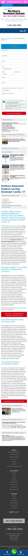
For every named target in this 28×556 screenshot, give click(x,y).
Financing (14, 487)
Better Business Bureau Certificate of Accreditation (17, 176)
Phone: (4, 77)
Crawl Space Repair (14, 457)
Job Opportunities (14, 489)
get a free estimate (14, 520)
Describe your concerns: (8, 93)
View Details (4, 144)
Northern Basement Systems (8, 226)
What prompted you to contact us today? (12, 88)
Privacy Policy (23, 546)
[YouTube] (12, 512)
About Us (14, 472)
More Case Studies (6, 415)
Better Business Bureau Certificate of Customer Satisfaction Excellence (17, 165)
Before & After (14, 505)
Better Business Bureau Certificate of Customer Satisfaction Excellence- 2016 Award (17, 155)
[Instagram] (14, 512)
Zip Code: (17, 72)
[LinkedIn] (16, 512)
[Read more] (12, 160)
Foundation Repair (14, 454)
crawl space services (8, 380)
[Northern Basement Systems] (14, 551)
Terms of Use (14, 108)
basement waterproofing (19, 308)
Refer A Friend (14, 484)
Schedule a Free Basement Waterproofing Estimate (14, 314)
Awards (14, 477)
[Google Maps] (10, 512)
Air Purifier (14, 464)
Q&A (14, 475)
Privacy (19, 108)
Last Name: (5, 55)
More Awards (5, 181)
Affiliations (14, 480)
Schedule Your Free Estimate (14, 401)
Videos (14, 498)
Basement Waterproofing (14, 452)
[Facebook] (18, 512)
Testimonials (14, 500)
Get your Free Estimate (14, 113)
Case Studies (14, 507)
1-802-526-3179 (14, 540)
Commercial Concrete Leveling (14, 466)
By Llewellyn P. (6, 200)
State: (4, 72)
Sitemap (18, 548)
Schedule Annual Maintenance (7, 5)
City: (3, 66)
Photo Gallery (14, 503)
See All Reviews (6, 207)
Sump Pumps (14, 459)
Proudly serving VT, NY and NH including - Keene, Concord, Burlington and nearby (14, 20)
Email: (4, 82)
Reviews (14, 496)
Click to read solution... (16, 412)
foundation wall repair (7, 357)
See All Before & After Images (10, 148)
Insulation (14, 461)
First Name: (5, 50)
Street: (4, 61)
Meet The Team (14, 482)
